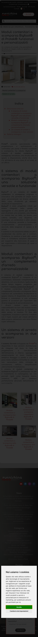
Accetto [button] (19, 607)
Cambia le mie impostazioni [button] (19, 611)
